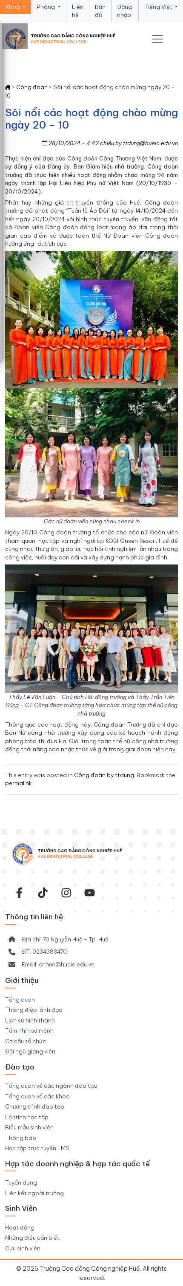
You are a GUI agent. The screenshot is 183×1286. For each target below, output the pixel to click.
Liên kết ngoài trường (34, 1193)
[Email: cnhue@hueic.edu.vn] (51, 964)
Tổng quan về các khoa (37, 1096)
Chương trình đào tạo (34, 1106)
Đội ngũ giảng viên (30, 1051)
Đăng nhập (124, 11)
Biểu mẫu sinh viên (29, 1127)
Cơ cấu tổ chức (25, 1041)
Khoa (13, 6)
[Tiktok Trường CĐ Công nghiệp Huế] (42, 892)
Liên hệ (77, 11)
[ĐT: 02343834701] (39, 952)
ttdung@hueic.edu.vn (150, 143)
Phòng (46, 6)
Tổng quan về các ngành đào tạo (51, 1085)
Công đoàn (90, 775)
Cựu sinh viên (22, 1248)
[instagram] (66, 892)
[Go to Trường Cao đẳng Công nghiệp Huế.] (8, 87)
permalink (18, 783)
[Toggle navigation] (157, 39)
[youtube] (89, 892)
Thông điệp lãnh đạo (34, 1009)
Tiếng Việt (159, 6)
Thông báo (20, 1137)
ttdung (124, 775)
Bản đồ (100, 11)
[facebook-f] (19, 892)
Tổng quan (20, 999)
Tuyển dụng (21, 1182)
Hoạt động (19, 1227)
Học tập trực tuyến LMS (37, 1148)
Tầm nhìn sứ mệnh (29, 1030)
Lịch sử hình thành (30, 1020)
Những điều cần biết (32, 1237)
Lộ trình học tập (27, 1117)
